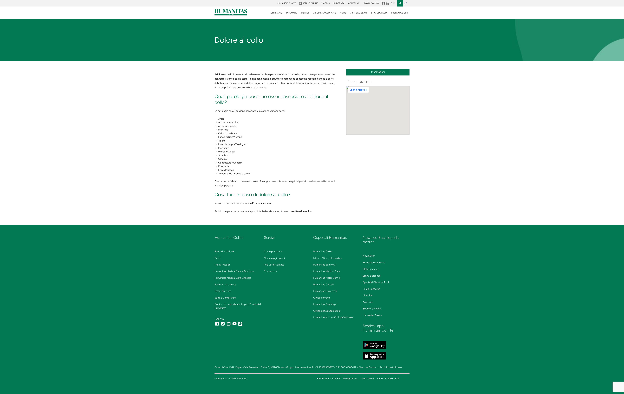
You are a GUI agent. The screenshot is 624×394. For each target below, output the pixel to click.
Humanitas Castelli (323, 284)
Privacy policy (350, 378)
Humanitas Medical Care (326, 271)
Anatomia (368, 302)
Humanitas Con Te (286, 3)
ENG (393, 3)
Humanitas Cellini (322, 251)
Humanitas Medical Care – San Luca (234, 271)
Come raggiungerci (274, 258)
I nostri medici (222, 264)
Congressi (353, 3)
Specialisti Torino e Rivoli (376, 282)
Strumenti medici (372, 308)
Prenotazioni (399, 12)
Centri (217, 258)
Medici (305, 12)
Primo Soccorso (371, 288)
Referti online (310, 3)
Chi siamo (276, 12)
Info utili (292, 12)
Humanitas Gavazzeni (325, 291)
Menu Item (383, 3)
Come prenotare (273, 251)
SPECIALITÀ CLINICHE (324, 12)
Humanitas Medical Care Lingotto (232, 277)
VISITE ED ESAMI (359, 12)
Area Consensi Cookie (388, 378)
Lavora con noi (371, 3)
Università (338, 3)
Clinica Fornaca (321, 297)
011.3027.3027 (405, 3)
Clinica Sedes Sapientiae (326, 310)
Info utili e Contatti (274, 264)
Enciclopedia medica (374, 262)
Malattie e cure (371, 269)
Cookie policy (367, 378)
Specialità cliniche (224, 251)
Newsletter (369, 255)
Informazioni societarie (328, 378)
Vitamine (367, 295)
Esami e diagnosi (372, 275)
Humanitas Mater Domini (326, 277)
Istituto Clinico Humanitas (327, 258)
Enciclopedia (379, 12)
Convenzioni (270, 271)
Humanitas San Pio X (324, 264)
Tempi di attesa (222, 291)
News (343, 12)
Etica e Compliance (225, 297)
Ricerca (325, 3)
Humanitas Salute (372, 315)
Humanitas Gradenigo (325, 304)
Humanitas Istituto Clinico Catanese (333, 317)
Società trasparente (225, 284)
